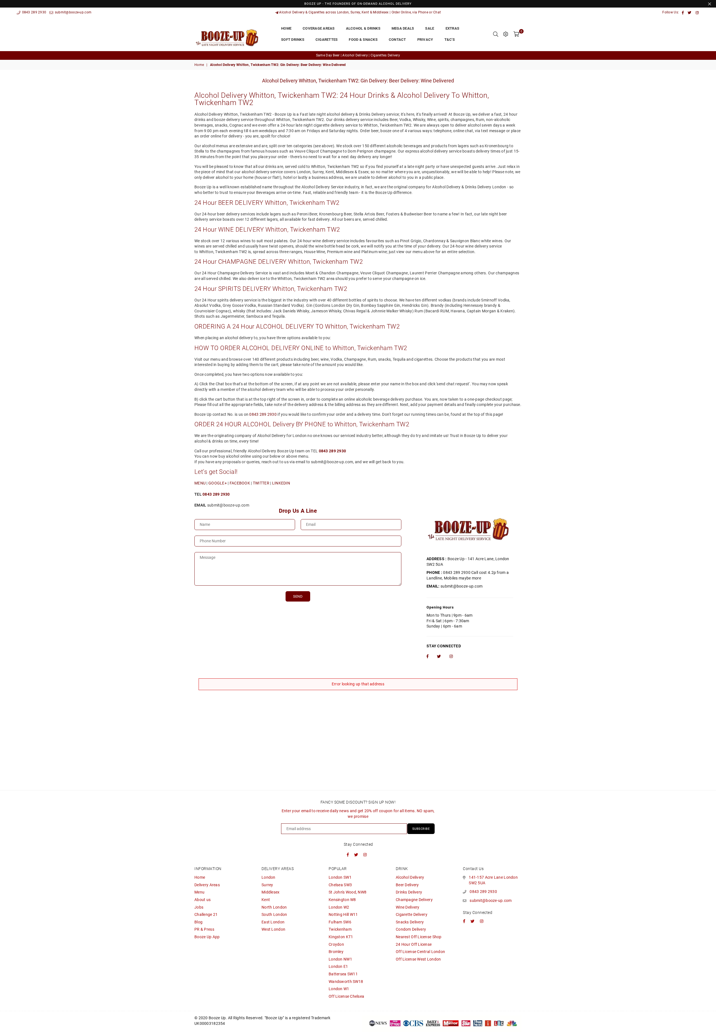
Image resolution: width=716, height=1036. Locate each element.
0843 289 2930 (33, 12)
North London (274, 907)
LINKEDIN (281, 483)
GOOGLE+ (217, 483)
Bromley (336, 951)
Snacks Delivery (410, 922)
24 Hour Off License (414, 944)
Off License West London (418, 959)
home (286, 28)
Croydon (336, 944)
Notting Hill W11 (343, 914)
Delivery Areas (207, 885)
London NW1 (340, 959)
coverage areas (319, 28)
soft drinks (292, 39)
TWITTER (261, 483)
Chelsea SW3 (340, 885)
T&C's (449, 39)
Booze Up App (207, 937)
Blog (198, 922)
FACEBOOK (240, 483)
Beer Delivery (407, 885)
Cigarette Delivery (411, 914)
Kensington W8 (342, 899)
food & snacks (363, 39)
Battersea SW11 (343, 974)
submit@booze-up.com (72, 12)
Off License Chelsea (346, 996)
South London (274, 914)
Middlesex (271, 892)
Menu (199, 892)
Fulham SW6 (340, 922)
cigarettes (326, 39)
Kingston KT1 (341, 937)
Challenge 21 (206, 914)
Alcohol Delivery (410, 877)
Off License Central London (420, 951)
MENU (200, 483)
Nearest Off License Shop (419, 937)
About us (202, 899)
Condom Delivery (411, 929)
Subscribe (421, 829)
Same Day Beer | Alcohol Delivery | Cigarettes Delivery (358, 55)
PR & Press (204, 929)
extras (453, 28)
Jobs (198, 907)
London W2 (339, 907)
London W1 (339, 989)
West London (273, 929)
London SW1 (340, 877)
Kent (266, 899)
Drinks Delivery (409, 892)
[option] (358, 55)
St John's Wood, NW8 (347, 892)
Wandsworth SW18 (346, 981)
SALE (429, 28)
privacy (425, 39)
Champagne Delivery (414, 899)
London (268, 877)
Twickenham (340, 929)
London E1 (338, 966)
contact (397, 39)
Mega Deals (403, 28)
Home (199, 65)
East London (273, 922)
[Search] (496, 34)
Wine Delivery (408, 907)
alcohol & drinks (363, 28)
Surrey (267, 885)
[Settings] (506, 34)
